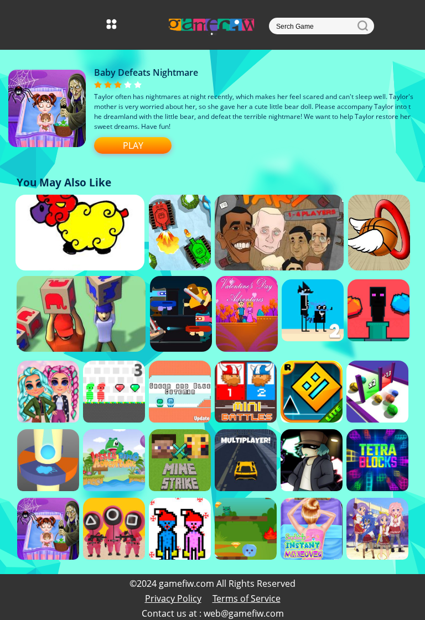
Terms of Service (246, 598)
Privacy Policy (173, 598)
